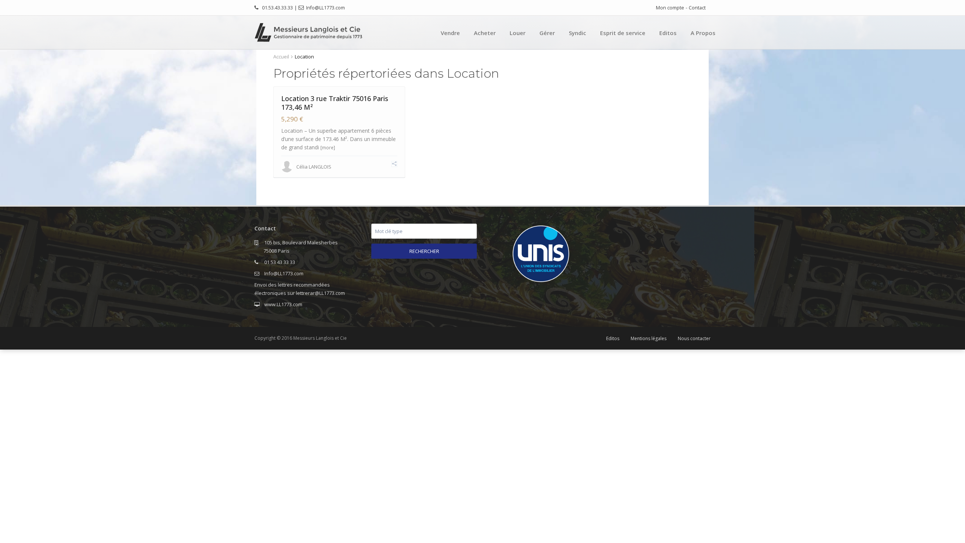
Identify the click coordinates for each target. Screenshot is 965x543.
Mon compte (670, 8)
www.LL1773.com (283, 304)
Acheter (485, 33)
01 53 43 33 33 (279, 262)
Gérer (547, 33)
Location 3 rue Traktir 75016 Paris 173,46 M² (334, 103)
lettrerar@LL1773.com (320, 293)
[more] (327, 147)
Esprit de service (622, 33)
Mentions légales (648, 338)
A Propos (703, 33)
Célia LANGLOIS (313, 166)
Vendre (450, 33)
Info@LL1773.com (325, 8)
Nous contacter (694, 338)
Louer (517, 33)
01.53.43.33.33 (277, 8)
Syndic (577, 33)
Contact (697, 8)
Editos (668, 33)
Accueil (281, 56)
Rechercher (424, 251)
